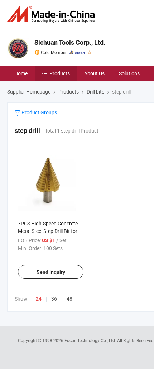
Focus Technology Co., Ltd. (90, 340)
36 (54, 298)
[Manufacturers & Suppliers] (52, 14)
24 (39, 299)
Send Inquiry (51, 272)
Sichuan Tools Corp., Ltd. (69, 42)
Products (59, 73)
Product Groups (38, 112)
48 (69, 298)
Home (21, 73)
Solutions (129, 73)
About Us (94, 73)
